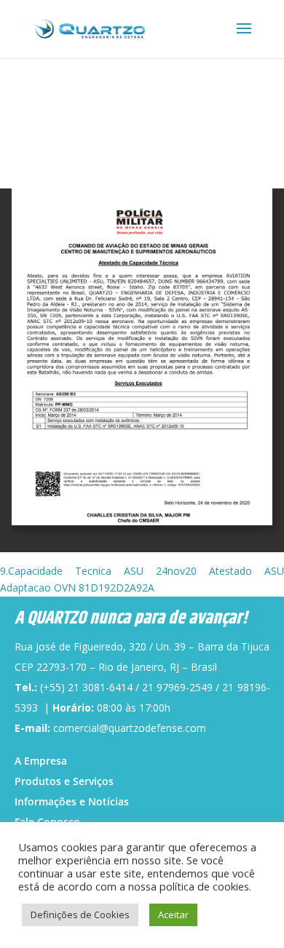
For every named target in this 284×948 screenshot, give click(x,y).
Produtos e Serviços (64, 781)
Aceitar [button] (173, 914)
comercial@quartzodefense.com (129, 728)
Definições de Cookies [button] (80, 914)
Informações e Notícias (72, 801)
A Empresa (41, 761)
